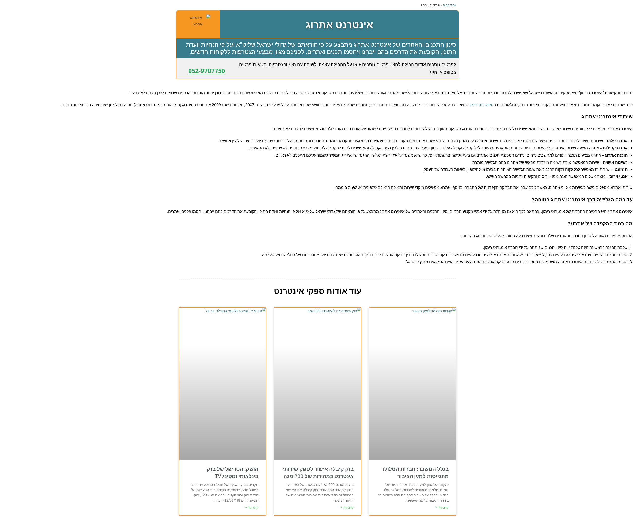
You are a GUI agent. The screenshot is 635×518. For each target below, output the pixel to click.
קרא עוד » (442, 507)
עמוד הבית (449, 5)
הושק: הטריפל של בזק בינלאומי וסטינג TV (232, 472)
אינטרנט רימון (481, 104)
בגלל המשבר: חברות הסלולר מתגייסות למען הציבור (415, 472)
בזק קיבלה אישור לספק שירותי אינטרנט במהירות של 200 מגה (318, 472)
